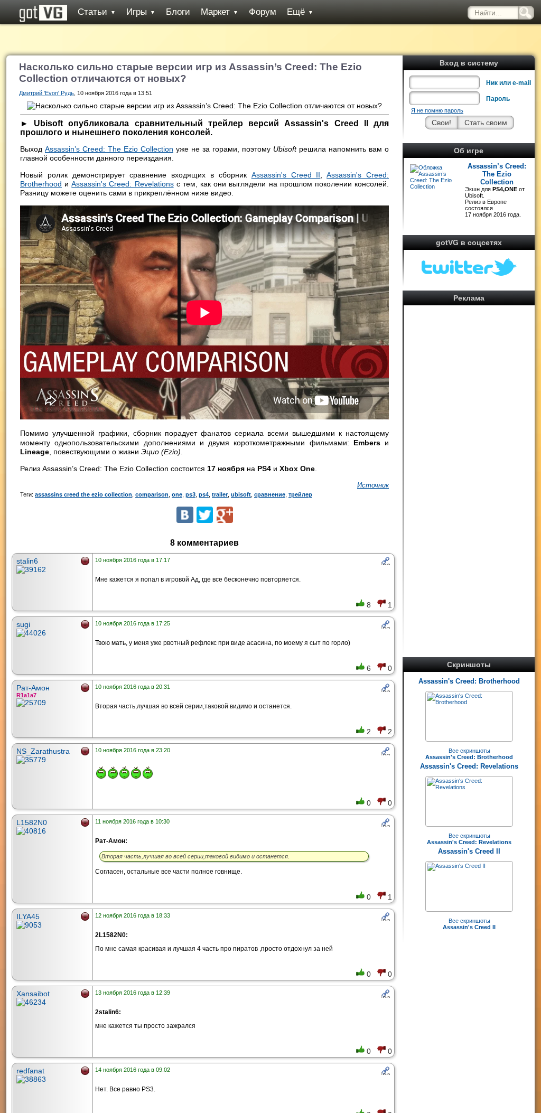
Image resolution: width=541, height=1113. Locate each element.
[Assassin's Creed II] (456, 866)
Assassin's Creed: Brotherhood (469, 681)
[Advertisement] (469, 466)
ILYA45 (28, 916)
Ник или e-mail (508, 83)
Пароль (498, 98)
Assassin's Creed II (469, 851)
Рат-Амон (33, 688)
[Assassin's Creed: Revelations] (469, 787)
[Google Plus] (225, 515)
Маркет (219, 12)
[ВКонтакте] (184, 515)
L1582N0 (31, 822)
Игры (140, 12)
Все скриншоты (469, 753)
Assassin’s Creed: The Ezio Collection (497, 174)
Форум (262, 12)
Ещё (300, 12)
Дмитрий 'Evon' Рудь (46, 93)
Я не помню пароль (437, 110)
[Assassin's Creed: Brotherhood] (469, 702)
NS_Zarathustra (43, 751)
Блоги (178, 12)
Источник (373, 485)
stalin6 (27, 561)
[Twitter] (205, 515)
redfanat (30, 1071)
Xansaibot (33, 993)
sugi (23, 624)
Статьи (97, 12)
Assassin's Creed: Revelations (469, 766)
